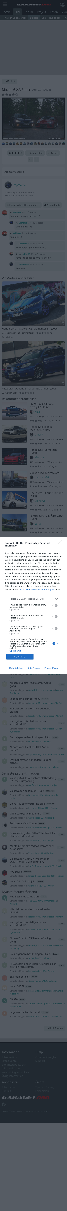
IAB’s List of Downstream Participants (37, 589)
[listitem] (33, 598)
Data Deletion (16, 668)
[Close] (61, 543)
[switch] (55, 605)
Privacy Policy (51, 668)
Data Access (33, 668)
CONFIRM (20, 657)
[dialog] (33, 605)
